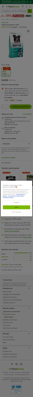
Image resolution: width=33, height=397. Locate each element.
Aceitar (16, 207)
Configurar (16, 202)
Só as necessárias (16, 212)
